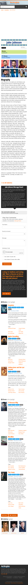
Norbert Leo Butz (11, 469)
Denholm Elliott (11, 390)
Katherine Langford (22, 430)
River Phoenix (21, 392)
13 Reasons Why (13, 402)
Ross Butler (21, 433)
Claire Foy (10, 502)
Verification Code (6, 248)
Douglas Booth (11, 362)
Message (4, 238)
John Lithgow (11, 506)
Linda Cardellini (22, 467)
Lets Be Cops (4, 52)
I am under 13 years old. (10, 256)
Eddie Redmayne (22, 361)
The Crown (11, 472)
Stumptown (8, 57)
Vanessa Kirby (11, 504)
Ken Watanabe (11, 333)
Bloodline (11, 437)
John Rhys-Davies (12, 392)
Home (5, 515)
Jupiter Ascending (13, 336)
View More (3, 574)
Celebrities (13, 515)
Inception (11, 305)
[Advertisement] (14, 25)
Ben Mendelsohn (22, 466)
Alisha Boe (10, 432)
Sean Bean (10, 361)
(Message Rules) (17, 220)
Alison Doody (21, 390)
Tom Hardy (21, 331)
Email (6, 231)
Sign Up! (7, 293)
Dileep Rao (21, 333)
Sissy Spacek (11, 467)
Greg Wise (21, 504)
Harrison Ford (11, 389)
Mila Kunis (10, 359)
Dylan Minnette (11, 430)
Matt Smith (21, 502)
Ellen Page (10, 331)
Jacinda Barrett (22, 469)
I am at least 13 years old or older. (12, 259)
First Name (4, 224)
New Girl (3, 57)
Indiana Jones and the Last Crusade (16, 368)
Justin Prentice (11, 433)
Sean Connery (21, 389)
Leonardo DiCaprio (12, 328)
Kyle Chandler (11, 466)
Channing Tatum (22, 359)
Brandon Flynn (22, 432)
